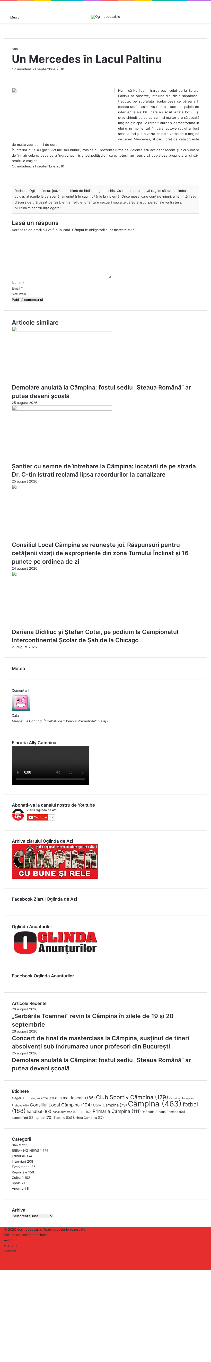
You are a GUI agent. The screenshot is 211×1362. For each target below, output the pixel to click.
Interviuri (19, 1161)
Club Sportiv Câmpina (132, 1097)
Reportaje (19, 1172)
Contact (10, 1251)
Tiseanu (63, 1118)
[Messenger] (3, 1273)
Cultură (17, 1177)
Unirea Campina (88, 1118)
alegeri (21, 1098)
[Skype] (2, 1273)
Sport (16, 1183)
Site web (19, 294)
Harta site (12, 1245)
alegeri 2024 (42, 1098)
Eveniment (20, 1167)
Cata (15, 715)
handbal (39, 1111)
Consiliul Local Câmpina (61, 1104)
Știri (15, 49)
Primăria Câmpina (117, 1111)
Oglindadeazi (22, 69)
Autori (9, 1240)
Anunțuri (19, 1188)
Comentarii (20, 690)
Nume (18, 283)
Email (17, 288)
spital (44, 1117)
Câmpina (155, 1103)
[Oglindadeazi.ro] (105, 17)
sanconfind (23, 1118)
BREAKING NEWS (25, 1150)
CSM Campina (110, 1105)
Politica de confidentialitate (25, 1235)
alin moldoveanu (75, 1097)
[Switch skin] (204, 19)
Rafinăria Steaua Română (163, 1112)
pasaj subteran (65, 1112)
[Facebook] (0, 1273)
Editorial (18, 1156)
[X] (1, 1273)
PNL (86, 1112)
